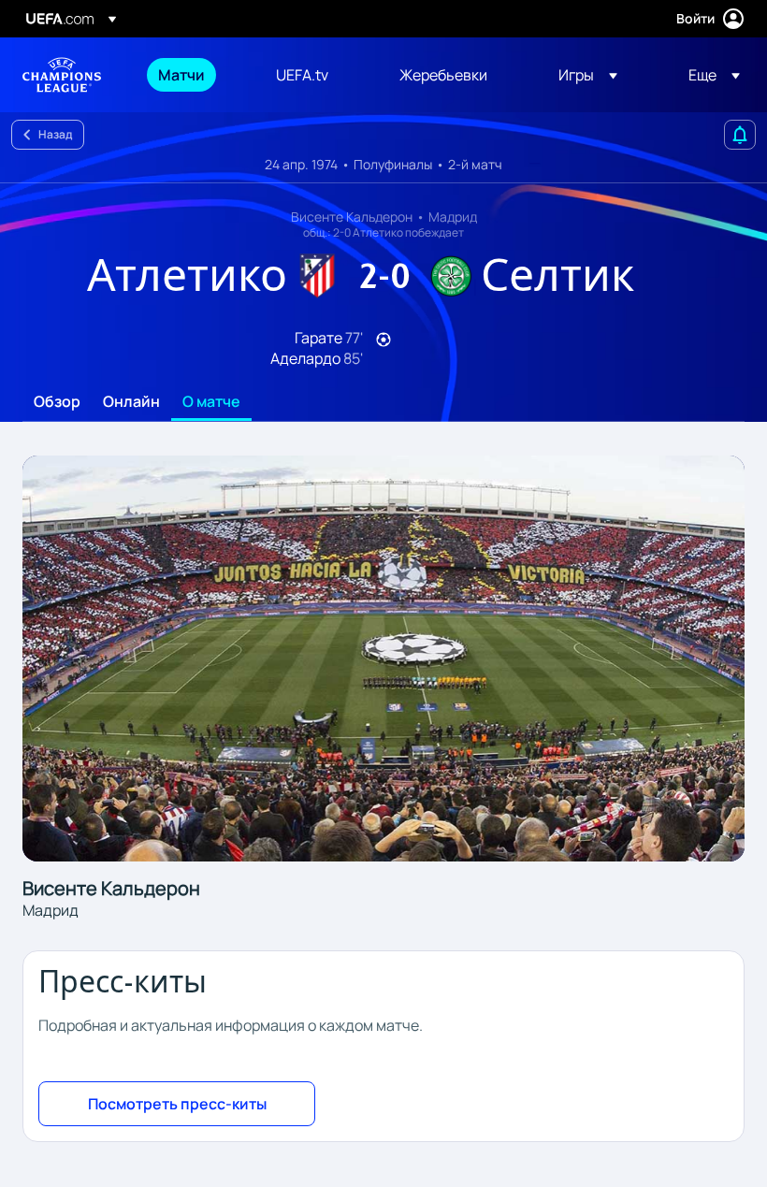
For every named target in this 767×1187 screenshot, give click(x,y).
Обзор (57, 402)
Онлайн (131, 402)
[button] (588, 75)
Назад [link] (55, 134)
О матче (211, 402)
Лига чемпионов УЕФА (61, 75)
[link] (181, 75)
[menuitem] (193, 75)
